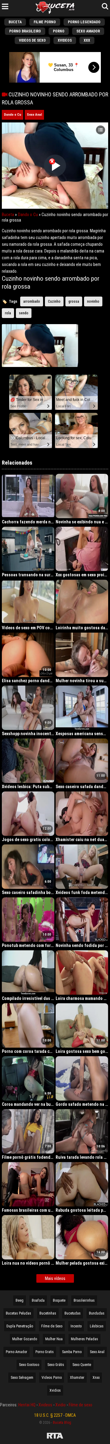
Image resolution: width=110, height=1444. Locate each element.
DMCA (70, 1415)
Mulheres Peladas (84, 1339)
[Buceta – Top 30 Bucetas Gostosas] (55, 8)
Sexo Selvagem (22, 1377)
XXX (87, 40)
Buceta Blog (62, 1422)
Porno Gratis (44, 1352)
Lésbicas (97, 1326)
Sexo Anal (34, 115)
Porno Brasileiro (25, 31)
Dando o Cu (12, 115)
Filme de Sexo (51, 1326)
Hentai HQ (26, 1404)
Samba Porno (72, 1352)
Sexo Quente (81, 1365)
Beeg (20, 1300)
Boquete (59, 1300)
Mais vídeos (55, 1278)
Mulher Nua (54, 1339)
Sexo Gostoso (29, 1365)
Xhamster (77, 1377)
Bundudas (97, 1313)
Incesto (76, 1326)
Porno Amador (16, 1352)
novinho (93, 301)
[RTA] (55, 1436)
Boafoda (38, 1300)
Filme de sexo (80, 1404)
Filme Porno (45, 22)
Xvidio (60, 1404)
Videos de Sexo (32, 40)
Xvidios (55, 1390)
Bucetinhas (47, 1313)
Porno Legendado (84, 22)
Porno (58, 31)
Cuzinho (54, 301)
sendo (23, 313)
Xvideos (65, 40)
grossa (73, 301)
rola (8, 313)
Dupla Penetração (19, 1326)
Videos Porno (52, 1377)
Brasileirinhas (84, 1300)
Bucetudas (72, 1313)
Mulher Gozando (24, 1339)
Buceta (15, 22)
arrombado (31, 301)
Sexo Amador (88, 31)
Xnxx (96, 1377)
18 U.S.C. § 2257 (48, 1415)
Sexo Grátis (55, 1365)
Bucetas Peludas (18, 1313)
